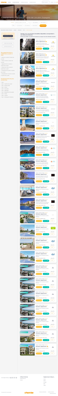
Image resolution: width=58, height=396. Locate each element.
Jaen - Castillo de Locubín (6, 83)
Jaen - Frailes (4, 93)
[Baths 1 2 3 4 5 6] (14, 25)
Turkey (45, 385)
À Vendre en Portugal (24, 2)
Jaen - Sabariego (5, 90)
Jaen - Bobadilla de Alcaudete (7, 92)
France (45, 380)
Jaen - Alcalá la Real (5, 85)
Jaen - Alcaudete (5, 88)
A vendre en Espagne (15, 2)
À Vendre (9, 2)
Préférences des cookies (53, 393)
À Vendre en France (32, 2)
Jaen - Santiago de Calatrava (7, 97)
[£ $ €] (30, 22)
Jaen (2, 82)
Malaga (43, 80)
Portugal (45, 382)
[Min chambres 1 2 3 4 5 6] (35, 22)
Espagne (37, 53)
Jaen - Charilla (4, 95)
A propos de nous (23, 378)
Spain (44, 383)
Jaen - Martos (4, 87)
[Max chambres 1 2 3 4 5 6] (43, 22)
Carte (52, 48)
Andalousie (40, 53)
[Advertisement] (8, 105)
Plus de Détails (39, 48)
